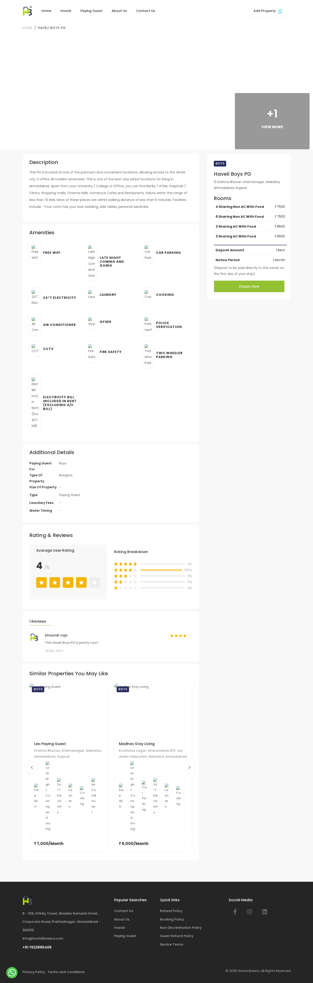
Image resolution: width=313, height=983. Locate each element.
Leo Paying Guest (50, 743)
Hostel (65, 10)
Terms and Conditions (66, 972)
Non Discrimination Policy (181, 927)
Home (46, 10)
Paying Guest (91, 10)
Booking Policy (172, 919)
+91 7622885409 (37, 947)
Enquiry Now (249, 286)
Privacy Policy (33, 972)
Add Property (265, 10)
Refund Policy (171, 911)
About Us (119, 10)
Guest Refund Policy (176, 936)
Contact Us (145, 10)
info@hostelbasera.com (42, 938)
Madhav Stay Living (137, 743)
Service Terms (171, 944)
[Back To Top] (302, 972)
